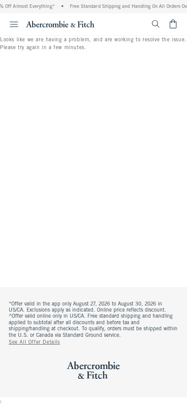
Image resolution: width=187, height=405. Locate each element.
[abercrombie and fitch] (60, 24)
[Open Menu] (10, 24)
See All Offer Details (34, 342)
